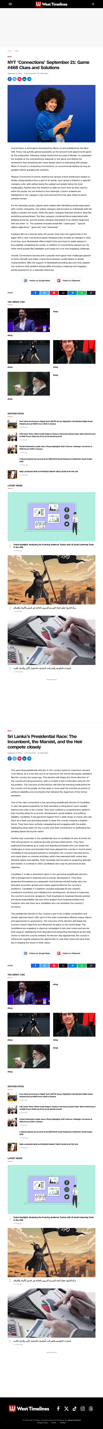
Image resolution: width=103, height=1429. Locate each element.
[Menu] (10, 4)
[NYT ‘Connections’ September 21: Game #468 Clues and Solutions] (51, 113)
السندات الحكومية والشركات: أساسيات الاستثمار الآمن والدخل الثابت (42, 668)
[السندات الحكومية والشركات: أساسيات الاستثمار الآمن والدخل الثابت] (51, 640)
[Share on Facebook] (10, 79)
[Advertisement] (51, 27)
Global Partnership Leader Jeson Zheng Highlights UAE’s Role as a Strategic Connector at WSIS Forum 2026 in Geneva (55, 447)
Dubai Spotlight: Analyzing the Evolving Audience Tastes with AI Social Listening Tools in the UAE (53, 546)
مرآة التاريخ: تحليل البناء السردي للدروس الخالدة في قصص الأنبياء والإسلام (44, 607)
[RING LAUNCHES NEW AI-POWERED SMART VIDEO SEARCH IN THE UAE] (12, 474)
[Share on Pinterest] (19, 79)
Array (10, 335)
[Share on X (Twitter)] (14, 79)
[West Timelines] (51, 4)
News (10, 57)
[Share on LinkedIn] (24, 79)
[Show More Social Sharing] (34, 79)
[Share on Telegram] (29, 79)
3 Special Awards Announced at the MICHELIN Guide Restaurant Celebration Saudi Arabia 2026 (55, 460)
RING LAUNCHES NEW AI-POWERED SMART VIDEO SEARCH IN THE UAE (48, 471)
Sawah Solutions (74, 1420)
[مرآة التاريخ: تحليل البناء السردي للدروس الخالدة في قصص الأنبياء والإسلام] (51, 579)
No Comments (31, 74)
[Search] (93, 4)
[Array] (29, 320)
